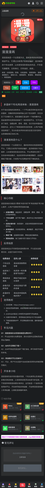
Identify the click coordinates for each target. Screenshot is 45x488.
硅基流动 (25, 88)
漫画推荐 (22, 75)
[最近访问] (29, 3)
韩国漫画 (7, 77)
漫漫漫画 (32, 72)
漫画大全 (14, 75)
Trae (6, 88)
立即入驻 (38, 11)
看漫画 (30, 75)
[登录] (33, 3)
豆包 (25, 82)
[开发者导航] (9, 3)
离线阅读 (38, 75)
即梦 (15, 88)
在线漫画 (10, 72)
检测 (40, 92)
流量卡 (35, 88)
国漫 (16, 72)
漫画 (39, 72)
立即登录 (22, 457)
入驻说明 (5, 11)
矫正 (3, 96)
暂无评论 (9, 443)
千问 (34, 82)
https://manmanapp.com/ (23, 305)
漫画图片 (5, 75)
